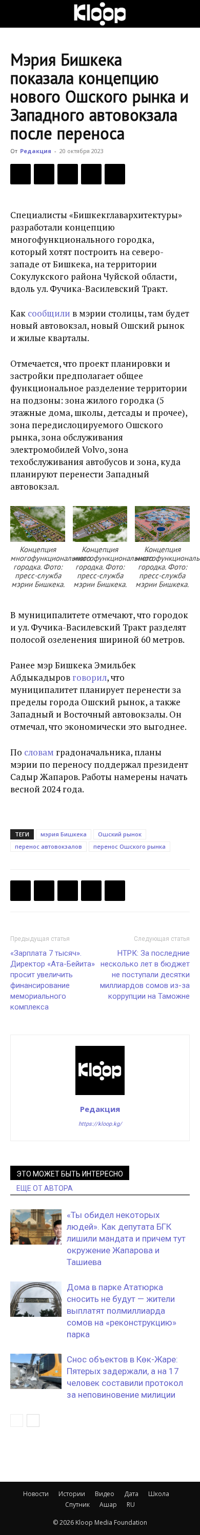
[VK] (67, 174)
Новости (36, 1493)
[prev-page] (16, 1420)
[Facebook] (20, 174)
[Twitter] (44, 174)
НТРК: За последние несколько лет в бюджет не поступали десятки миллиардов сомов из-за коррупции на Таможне (145, 975)
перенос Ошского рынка (129, 846)
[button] (17, 14)
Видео (104, 1493)
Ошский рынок (120, 834)
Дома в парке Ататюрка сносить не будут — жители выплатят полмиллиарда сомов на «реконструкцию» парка (121, 1310)
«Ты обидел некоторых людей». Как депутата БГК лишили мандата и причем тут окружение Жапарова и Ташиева (126, 1238)
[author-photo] (100, 1094)
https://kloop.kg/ (100, 1124)
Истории (71, 1493)
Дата (131, 1493)
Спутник (77, 1504)
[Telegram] (91, 174)
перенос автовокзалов (48, 846)
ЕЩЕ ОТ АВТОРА (44, 1188)
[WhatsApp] (115, 174)
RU (131, 1504)
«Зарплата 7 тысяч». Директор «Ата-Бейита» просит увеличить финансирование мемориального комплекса (52, 980)
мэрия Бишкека (64, 834)
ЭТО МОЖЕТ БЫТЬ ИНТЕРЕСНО (69, 1174)
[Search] (185, 14)
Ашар (108, 1504)
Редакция (35, 151)
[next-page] (33, 1420)
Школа (158, 1493)
